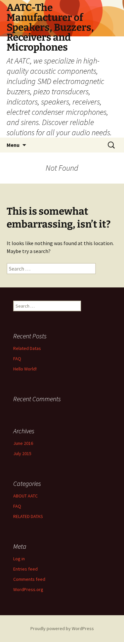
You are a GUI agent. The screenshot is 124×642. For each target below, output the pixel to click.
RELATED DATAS (28, 516)
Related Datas (27, 348)
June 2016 (23, 443)
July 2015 (22, 453)
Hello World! (25, 369)
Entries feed (25, 569)
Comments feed (29, 579)
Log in (19, 559)
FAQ (17, 359)
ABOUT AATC (25, 496)
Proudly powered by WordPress (62, 628)
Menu (13, 145)
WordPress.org (28, 589)
